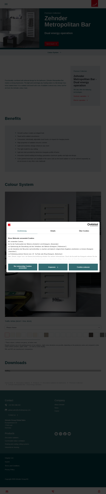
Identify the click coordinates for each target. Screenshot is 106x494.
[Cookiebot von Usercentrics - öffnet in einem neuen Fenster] (89, 224)
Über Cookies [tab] (84, 231)
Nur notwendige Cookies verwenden (23, 267)
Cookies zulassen (83, 267)
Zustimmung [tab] (22, 231)
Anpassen (51, 267)
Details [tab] (53, 231)
